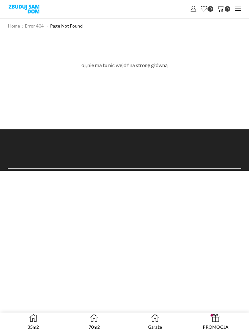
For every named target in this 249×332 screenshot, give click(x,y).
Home (14, 26)
